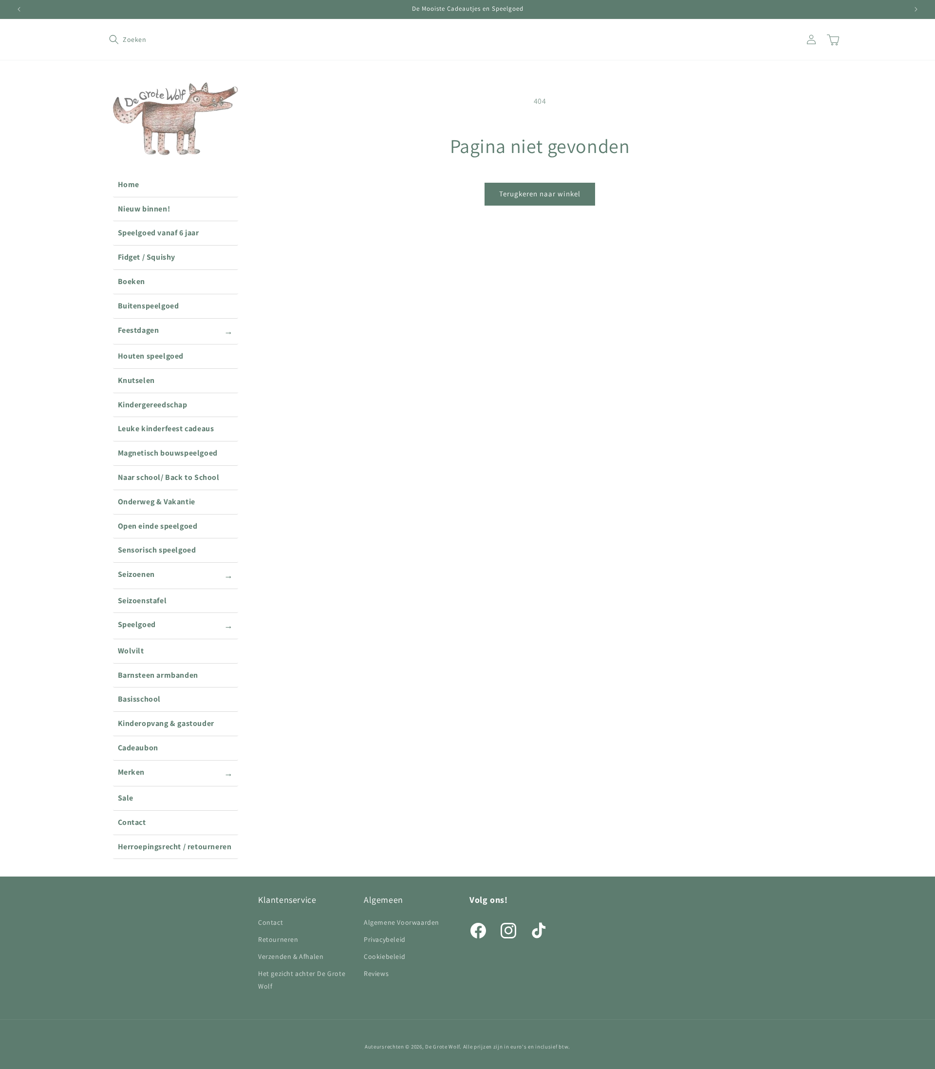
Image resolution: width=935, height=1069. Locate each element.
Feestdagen (175, 331)
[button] (120, 39)
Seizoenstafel (142, 600)
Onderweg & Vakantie (156, 501)
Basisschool (139, 699)
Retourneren (278, 939)
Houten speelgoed (151, 356)
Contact (132, 822)
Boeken (132, 281)
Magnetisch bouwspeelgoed (168, 453)
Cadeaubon (138, 748)
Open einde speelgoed (158, 526)
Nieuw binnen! (144, 209)
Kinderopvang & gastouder (166, 723)
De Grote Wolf (442, 1046)
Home (128, 184)
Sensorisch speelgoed (157, 550)
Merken (175, 773)
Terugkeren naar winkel (539, 193)
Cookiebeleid (384, 956)
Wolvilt (131, 651)
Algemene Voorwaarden (401, 922)
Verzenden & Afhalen (290, 956)
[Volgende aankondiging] (916, 9)
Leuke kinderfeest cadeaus (166, 428)
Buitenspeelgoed (148, 306)
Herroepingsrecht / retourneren (175, 846)
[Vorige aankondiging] (19, 9)
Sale (125, 798)
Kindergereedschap (152, 405)
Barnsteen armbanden (158, 675)
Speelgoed (175, 625)
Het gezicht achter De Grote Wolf (301, 979)
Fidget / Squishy (147, 257)
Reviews (376, 973)
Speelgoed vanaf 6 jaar (158, 233)
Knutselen (136, 380)
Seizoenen (175, 575)
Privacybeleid (385, 939)
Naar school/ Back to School (169, 477)
